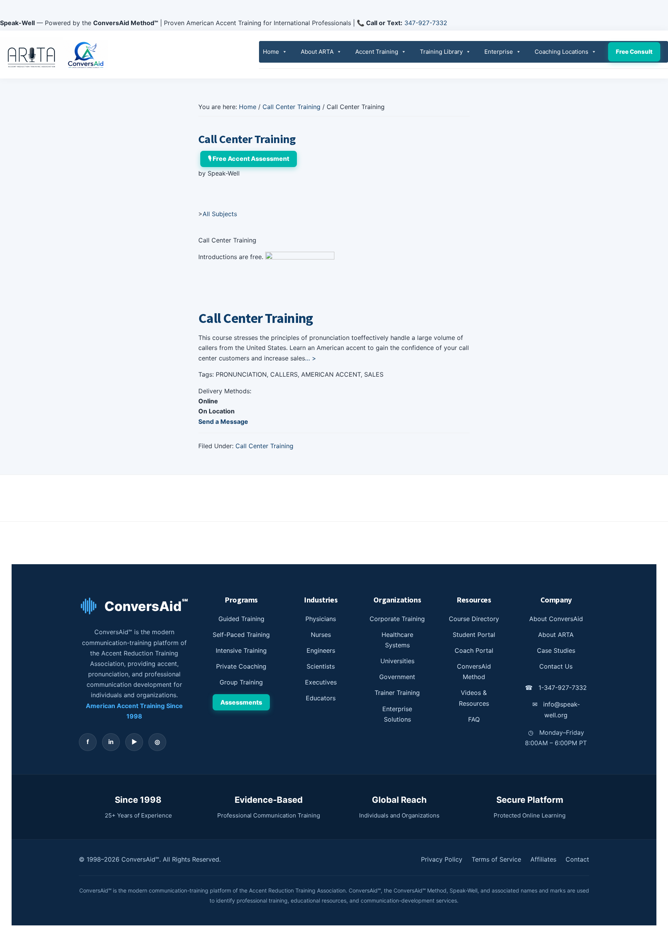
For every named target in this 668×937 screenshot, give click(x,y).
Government (397, 677)
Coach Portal (474, 650)
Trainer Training (397, 692)
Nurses (321, 634)
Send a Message (223, 421)
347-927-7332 (425, 23)
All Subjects (220, 214)
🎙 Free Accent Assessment (248, 158)
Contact (577, 859)
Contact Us (556, 666)
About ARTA (317, 51)
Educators (321, 698)
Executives (321, 682)
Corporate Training (397, 619)
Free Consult (634, 51)
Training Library (441, 51)
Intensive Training (241, 650)
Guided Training (241, 619)
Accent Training (376, 51)
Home (271, 51)
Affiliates (543, 859)
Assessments (241, 702)
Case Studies (556, 650)
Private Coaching (241, 666)
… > (310, 358)
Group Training (241, 682)
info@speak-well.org (556, 709)
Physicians (320, 619)
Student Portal (474, 634)
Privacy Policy (441, 859)
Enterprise (498, 51)
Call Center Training (264, 446)
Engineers (321, 650)
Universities (397, 661)
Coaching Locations (561, 51)
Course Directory (474, 619)
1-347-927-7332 (556, 687)
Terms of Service (496, 859)
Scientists (321, 666)
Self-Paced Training (241, 634)
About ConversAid (556, 619)
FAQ (474, 719)
